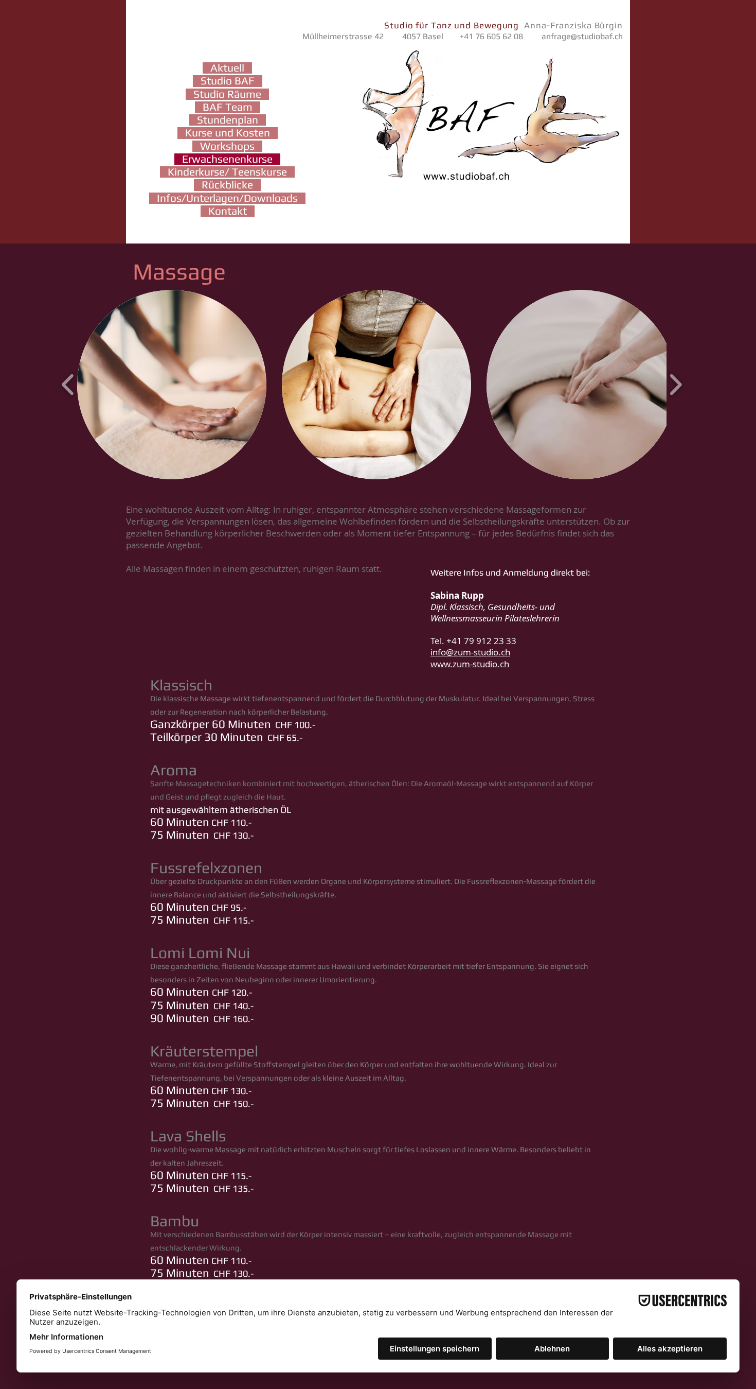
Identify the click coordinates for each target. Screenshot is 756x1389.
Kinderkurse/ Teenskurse (227, 172)
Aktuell (227, 68)
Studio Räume (227, 94)
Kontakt (227, 211)
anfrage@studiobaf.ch (582, 36)
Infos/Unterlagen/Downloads (227, 198)
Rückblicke (227, 184)
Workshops (227, 146)
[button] (171, 384)
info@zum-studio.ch (470, 652)
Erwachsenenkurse (227, 159)
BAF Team (228, 107)
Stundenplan (227, 120)
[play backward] (68, 385)
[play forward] (675, 385)
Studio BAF (228, 80)
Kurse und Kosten (227, 132)
